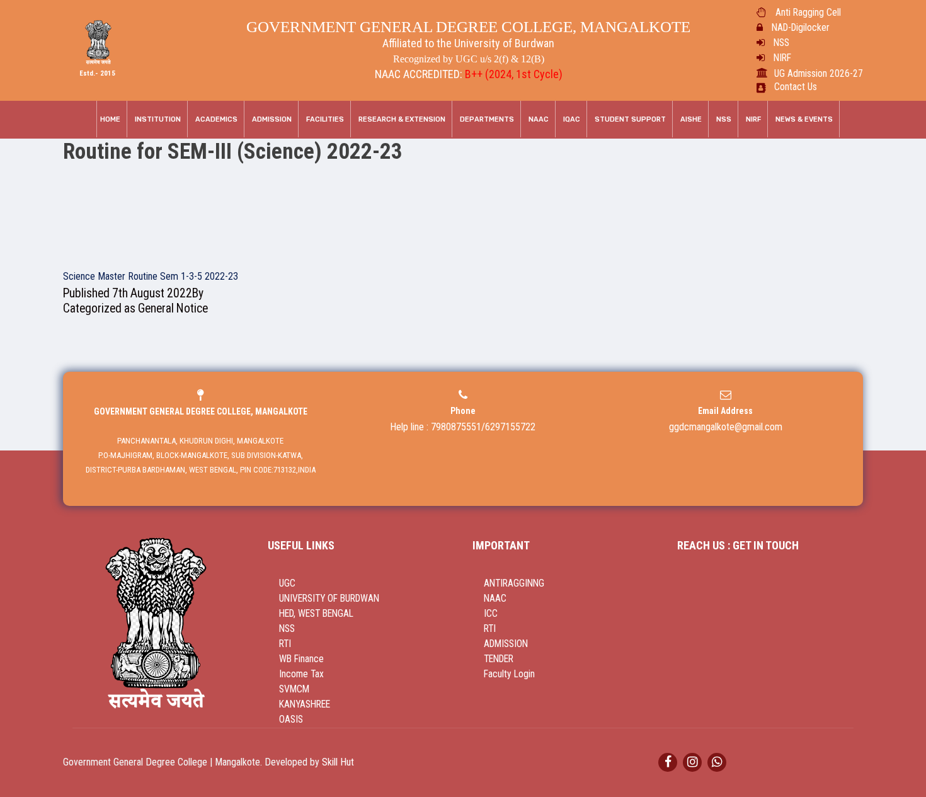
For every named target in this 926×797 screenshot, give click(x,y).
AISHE (691, 119)
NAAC (539, 119)
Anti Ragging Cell (808, 12)
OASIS (291, 719)
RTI (285, 644)
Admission (272, 119)
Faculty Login (509, 674)
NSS (781, 43)
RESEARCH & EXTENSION (401, 119)
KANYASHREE (304, 704)
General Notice (173, 308)
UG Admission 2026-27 (818, 73)
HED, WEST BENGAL (316, 613)
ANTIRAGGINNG (514, 583)
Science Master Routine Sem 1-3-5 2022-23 (150, 276)
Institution (158, 119)
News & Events (804, 119)
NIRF (782, 58)
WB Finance (301, 659)
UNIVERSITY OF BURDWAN (329, 598)
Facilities (325, 119)
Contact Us (795, 87)
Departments (487, 119)
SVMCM (294, 689)
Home (110, 119)
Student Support (630, 119)
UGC (287, 583)
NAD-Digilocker (800, 27)
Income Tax (301, 674)
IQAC (571, 119)
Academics (216, 119)
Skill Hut (338, 762)
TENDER (498, 659)
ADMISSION (506, 644)
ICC (491, 613)
